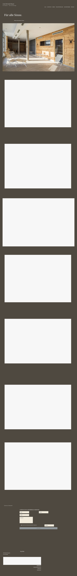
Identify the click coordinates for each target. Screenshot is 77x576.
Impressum (39, 568)
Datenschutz (39, 570)
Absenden (38, 528)
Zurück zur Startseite (7, 505)
